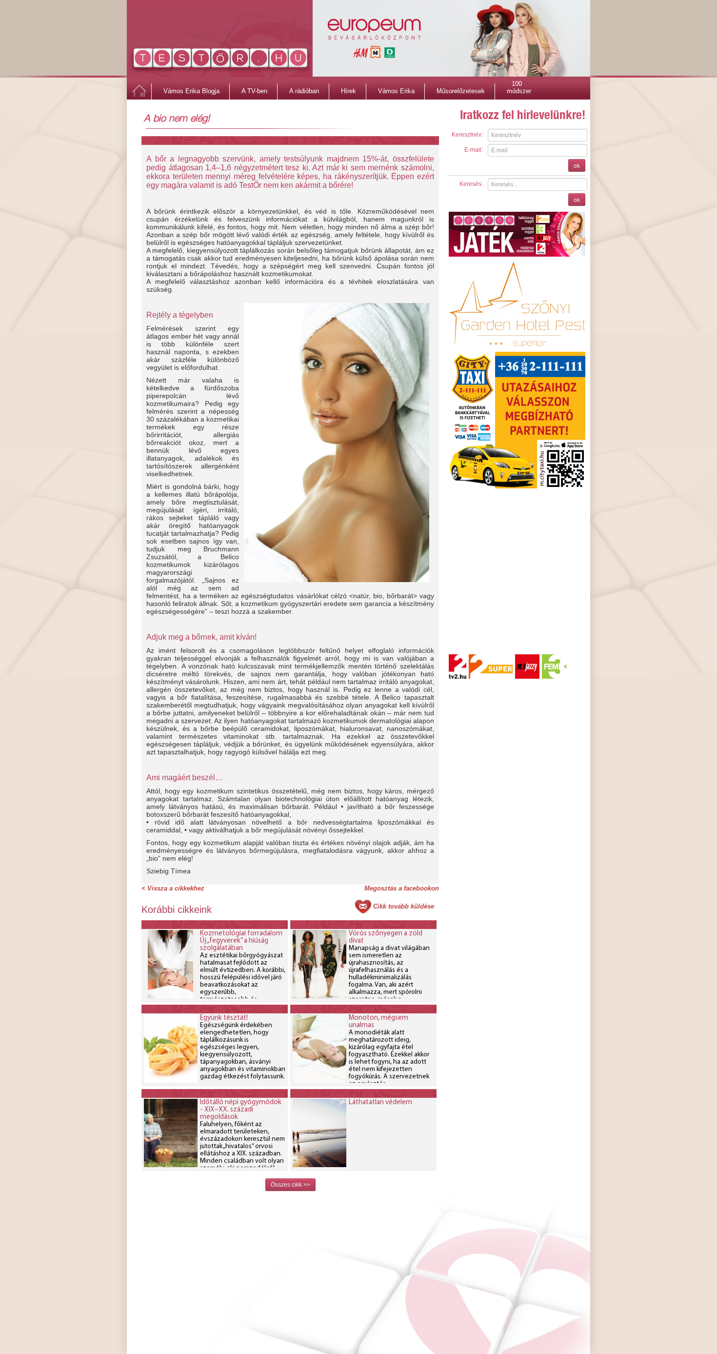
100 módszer (519, 85)
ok (577, 165)
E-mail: (473, 149)
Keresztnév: (467, 134)
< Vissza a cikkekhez (172, 888)
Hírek (348, 91)
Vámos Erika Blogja (191, 91)
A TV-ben (254, 91)
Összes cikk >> (290, 1184)
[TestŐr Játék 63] (517, 234)
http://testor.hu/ (220, 60)
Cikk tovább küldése (403, 906)
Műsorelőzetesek (461, 91)
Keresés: (471, 184)
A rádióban (304, 91)
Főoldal (139, 91)
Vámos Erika (396, 91)
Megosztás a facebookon (401, 888)
